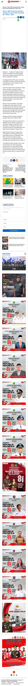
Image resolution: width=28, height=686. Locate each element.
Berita (4, 19)
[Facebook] (11, 160)
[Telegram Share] (23, 17)
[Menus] (2, 1)
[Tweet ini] (21, 17)
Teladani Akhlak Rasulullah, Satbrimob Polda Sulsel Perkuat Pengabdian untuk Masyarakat (20, 186)
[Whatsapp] (18, 20)
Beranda (4, 7)
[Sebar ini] (18, 17)
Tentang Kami (16, 683)
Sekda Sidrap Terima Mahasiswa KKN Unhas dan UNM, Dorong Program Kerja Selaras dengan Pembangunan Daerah (17, 245)
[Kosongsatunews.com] (14, 1)
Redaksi (4, 682)
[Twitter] (14, 160)
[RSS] (17, 160)
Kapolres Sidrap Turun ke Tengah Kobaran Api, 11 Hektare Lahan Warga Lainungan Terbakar (8, 197)
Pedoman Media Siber (6, 683)
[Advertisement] (14, 38)
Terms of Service (20, 682)
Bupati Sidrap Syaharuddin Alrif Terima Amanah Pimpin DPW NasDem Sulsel (14, 264)
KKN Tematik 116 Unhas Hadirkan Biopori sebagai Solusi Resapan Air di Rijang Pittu (17, 238)
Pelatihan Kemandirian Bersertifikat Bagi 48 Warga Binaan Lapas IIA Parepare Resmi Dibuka (8, 168)
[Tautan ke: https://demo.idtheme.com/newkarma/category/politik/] (25, 254)
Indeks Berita (11, 682)
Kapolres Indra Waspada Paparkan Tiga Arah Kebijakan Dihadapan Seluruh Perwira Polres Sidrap (20, 197)
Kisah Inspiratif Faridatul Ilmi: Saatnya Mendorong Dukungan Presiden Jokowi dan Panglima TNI (20, 168)
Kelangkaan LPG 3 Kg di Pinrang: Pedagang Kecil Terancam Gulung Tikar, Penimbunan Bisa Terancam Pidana (8, 186)
